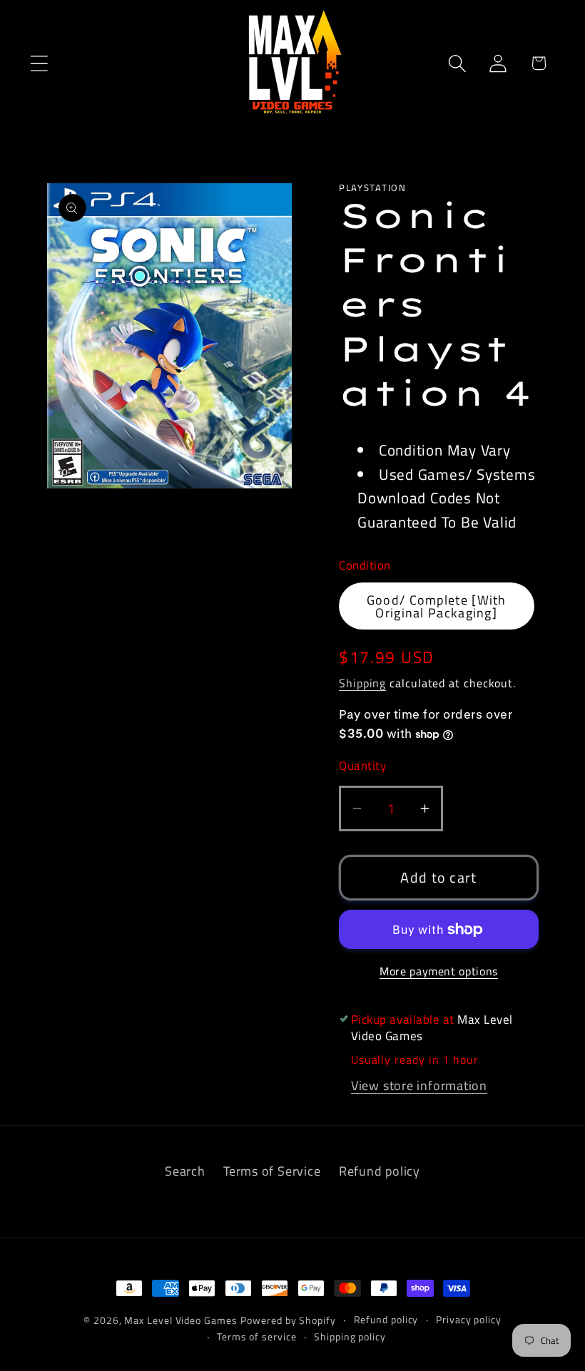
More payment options (439, 972)
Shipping (362, 683)
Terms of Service (271, 1171)
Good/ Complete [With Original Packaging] (437, 606)
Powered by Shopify (287, 1320)
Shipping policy (350, 1337)
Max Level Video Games (180, 1320)
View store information (419, 1085)
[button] (39, 63)
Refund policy (379, 1171)
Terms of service (257, 1337)
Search (185, 1171)
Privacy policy (469, 1320)
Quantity (362, 766)
